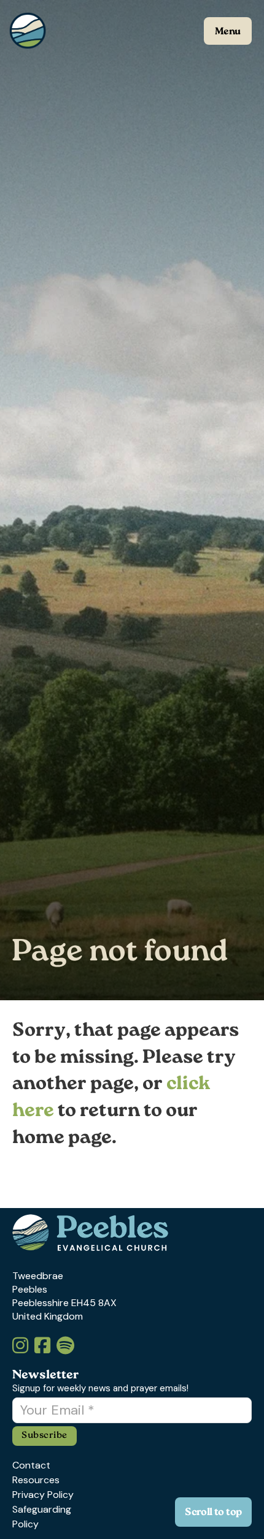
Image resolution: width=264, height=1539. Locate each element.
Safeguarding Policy (41, 1516)
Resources (36, 1479)
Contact (31, 1465)
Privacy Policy (43, 1494)
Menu (228, 32)
